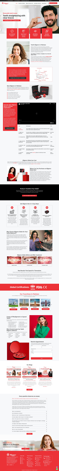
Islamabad (15, 89)
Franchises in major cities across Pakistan (23, 35)
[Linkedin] (50, 0)
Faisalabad (35, 307)
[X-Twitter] (51, 0)
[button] (0, 15)
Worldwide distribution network (35, 34)
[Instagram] (47, 0)
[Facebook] (46, 0)
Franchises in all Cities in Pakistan (37, 61)
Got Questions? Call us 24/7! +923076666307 (48, 458)
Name (32, 345)
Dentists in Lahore (10, 89)
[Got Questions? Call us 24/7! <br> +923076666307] (44, 458)
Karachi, (18, 89)
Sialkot (24, 307)
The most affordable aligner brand (47, 34)
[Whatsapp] (57, 469)
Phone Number (44, 345)
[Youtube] (48, 0)
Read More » (14, 387)
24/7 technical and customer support (12, 34)
